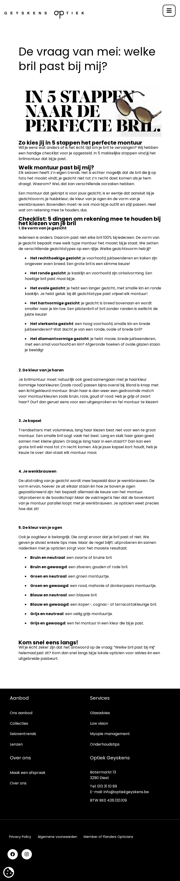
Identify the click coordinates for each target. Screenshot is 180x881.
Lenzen (16, 744)
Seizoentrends (23, 733)
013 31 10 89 (107, 786)
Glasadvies (100, 713)
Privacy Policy (20, 836)
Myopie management (110, 733)
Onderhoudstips (105, 744)
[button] (169, 11)
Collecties (19, 723)
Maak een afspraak (27, 772)
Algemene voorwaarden (57, 836)
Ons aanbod (21, 713)
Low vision (99, 723)
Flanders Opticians (118, 836)
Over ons (18, 783)
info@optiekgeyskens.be (126, 792)
